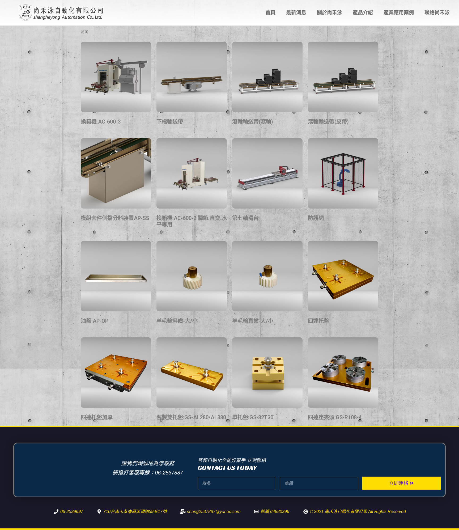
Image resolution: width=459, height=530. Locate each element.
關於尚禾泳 (329, 13)
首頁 (270, 13)
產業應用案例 (399, 13)
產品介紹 (363, 13)
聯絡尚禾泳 (437, 13)
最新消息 (296, 13)
